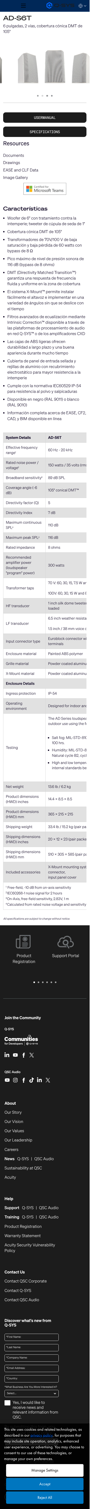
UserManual (45, 117)
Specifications (45, 131)
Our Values (14, 1131)
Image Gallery (15, 177)
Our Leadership (18, 1140)
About (10, 1103)
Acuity (10, 1177)
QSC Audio (13, 1073)
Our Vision (14, 1122)
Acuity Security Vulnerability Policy (30, 1248)
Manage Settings (44, 1470)
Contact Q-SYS (18, 1290)
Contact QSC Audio (22, 1300)
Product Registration (23, 1226)
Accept (44, 1484)
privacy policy (41, 1435)
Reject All (44, 1497)
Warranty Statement (23, 1236)
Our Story (13, 1112)
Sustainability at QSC (23, 1168)
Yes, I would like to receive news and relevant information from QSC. (35, 1410)
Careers (12, 1150)
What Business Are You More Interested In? (31, 1387)
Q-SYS (9, 1029)
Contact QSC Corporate (26, 1281)
